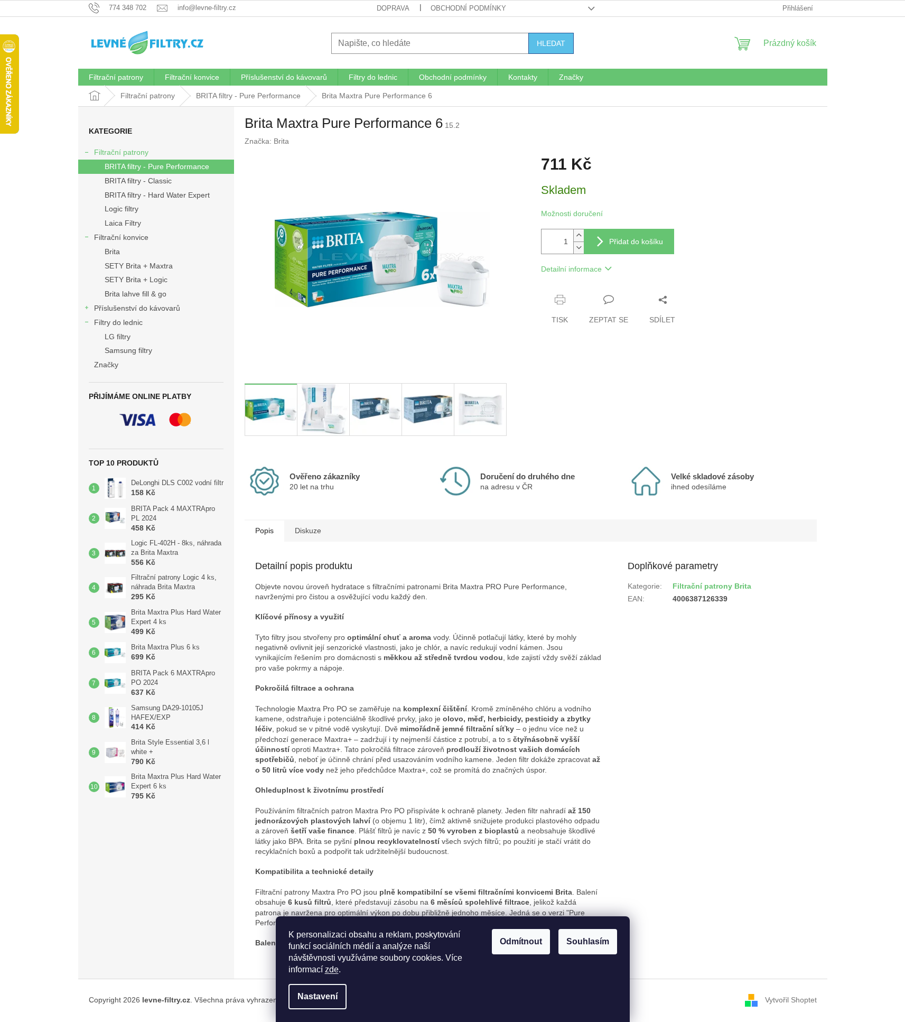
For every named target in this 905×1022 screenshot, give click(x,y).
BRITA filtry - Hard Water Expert (157, 195)
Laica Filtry (123, 223)
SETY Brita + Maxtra (139, 266)
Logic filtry (121, 209)
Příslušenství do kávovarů (137, 308)
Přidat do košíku (636, 241)
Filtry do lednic (118, 322)
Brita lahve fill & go (135, 294)
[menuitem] (116, 77)
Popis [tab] (264, 530)
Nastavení (317, 996)
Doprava (393, 8)
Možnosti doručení (572, 213)
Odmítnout (521, 941)
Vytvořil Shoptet (791, 1000)
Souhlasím (587, 941)
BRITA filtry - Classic (138, 180)
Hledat (551, 43)
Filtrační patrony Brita (712, 586)
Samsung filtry (128, 350)
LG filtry (117, 336)
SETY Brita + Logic (136, 279)
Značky (106, 364)
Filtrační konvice (121, 237)
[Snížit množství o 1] (578, 247)
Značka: (267, 141)
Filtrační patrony (121, 152)
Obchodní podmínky (468, 8)
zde (332, 969)
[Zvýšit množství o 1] (578, 235)
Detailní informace (571, 269)
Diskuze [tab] (308, 530)
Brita (112, 251)
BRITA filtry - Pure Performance (157, 166)
